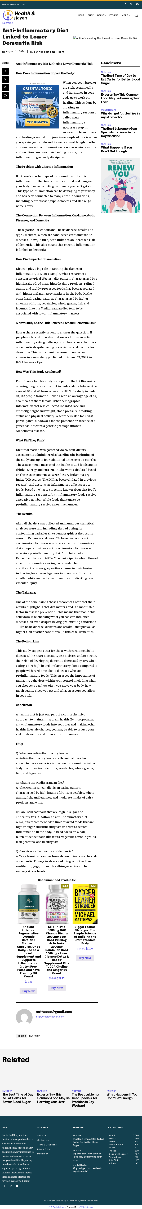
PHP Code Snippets (57, 1207)
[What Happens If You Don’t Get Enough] (123, 1077)
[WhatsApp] (5, 95)
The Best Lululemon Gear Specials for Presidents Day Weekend (119, 132)
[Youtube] (137, 4)
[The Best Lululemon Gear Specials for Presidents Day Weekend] (88, 1077)
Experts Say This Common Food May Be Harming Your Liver (120, 98)
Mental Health (109, 109)
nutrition (34, 1035)
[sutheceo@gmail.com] (24, 1017)
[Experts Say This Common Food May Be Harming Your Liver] (53, 1077)
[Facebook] (125, 4)
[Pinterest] (5, 87)
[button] (136, 15)
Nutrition (7, 23)
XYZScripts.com (86, 1207)
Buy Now (28, 991)
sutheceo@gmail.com (49, 51)
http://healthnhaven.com (50, 1016)
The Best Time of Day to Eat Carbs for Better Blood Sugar (120, 79)
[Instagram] (131, 4)
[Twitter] (5, 79)
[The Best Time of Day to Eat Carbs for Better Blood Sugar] (19, 1077)
